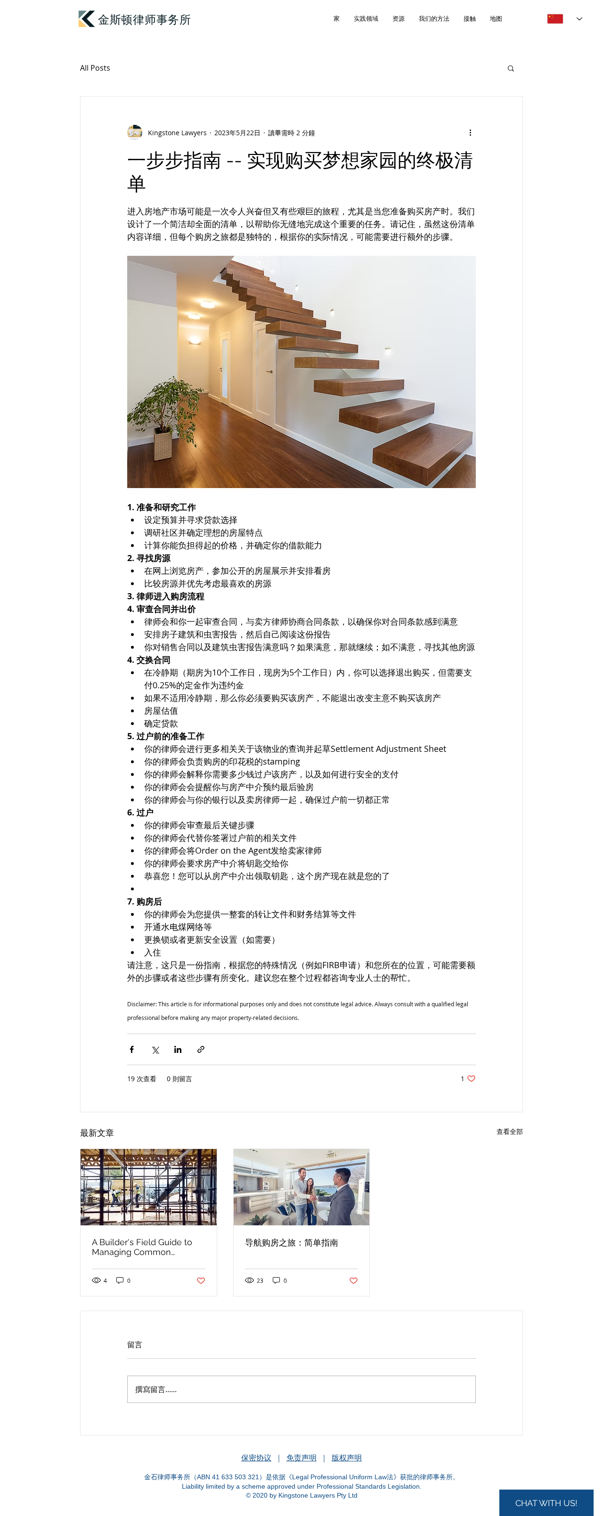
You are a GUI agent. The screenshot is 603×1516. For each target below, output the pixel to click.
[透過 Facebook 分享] (131, 1049)
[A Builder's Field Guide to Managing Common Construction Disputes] (149, 1187)
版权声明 (347, 1457)
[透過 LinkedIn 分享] (177, 1049)
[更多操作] (470, 132)
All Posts (95, 68)
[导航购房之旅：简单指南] (302, 1187)
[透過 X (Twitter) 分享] (154, 1049)
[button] (510, 68)
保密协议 (256, 1457)
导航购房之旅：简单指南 (291, 1242)
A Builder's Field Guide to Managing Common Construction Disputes (142, 1247)
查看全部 (510, 1131)
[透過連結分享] (200, 1049)
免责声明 (301, 1457)
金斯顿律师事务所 (144, 19)
